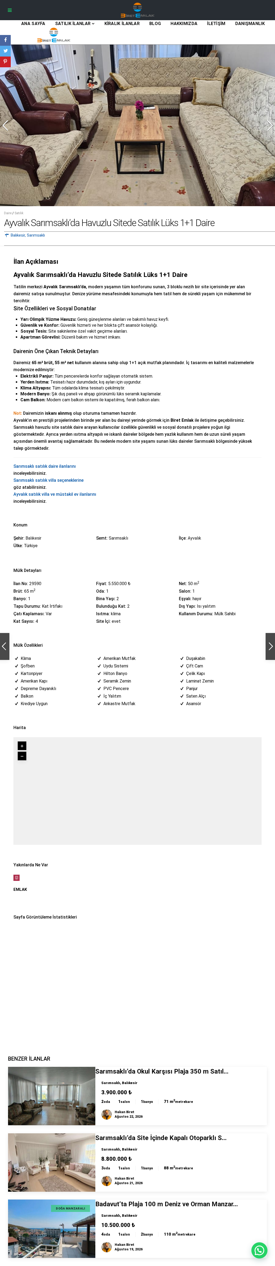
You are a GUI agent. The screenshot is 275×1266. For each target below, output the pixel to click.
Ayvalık (194, 538)
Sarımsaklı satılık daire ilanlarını (44, 466)
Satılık (19, 213)
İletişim (216, 23)
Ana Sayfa (33, 23)
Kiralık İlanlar (122, 23)
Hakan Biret (124, 1112)
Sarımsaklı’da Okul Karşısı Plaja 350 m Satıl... (162, 1071)
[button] (268, 123)
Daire (8, 213)
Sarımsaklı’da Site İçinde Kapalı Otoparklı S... (161, 1138)
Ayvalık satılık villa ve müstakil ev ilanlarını (54, 494)
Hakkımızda (184, 23)
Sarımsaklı (36, 235)
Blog (155, 23)
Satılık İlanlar (73, 23)
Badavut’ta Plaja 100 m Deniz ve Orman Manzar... (166, 1204)
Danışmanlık (250, 23)
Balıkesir (18, 235)
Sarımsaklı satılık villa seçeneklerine (48, 480)
